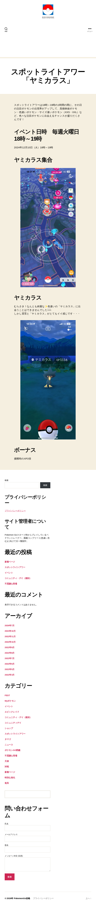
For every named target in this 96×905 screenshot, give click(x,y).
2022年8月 (10, 653)
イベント (9, 573)
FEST (7, 695)
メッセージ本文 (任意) (14, 856)
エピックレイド (12, 712)
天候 (7, 761)
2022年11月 (10, 636)
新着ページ (10, 562)
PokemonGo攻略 (22, 898)
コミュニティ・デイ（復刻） (18, 578)
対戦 (7, 766)
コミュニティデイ (13, 723)
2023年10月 (10, 631)
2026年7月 (10, 625)
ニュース (9, 745)
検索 (6, 480)
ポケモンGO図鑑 (12, 750)
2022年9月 (10, 647)
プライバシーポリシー (15, 511)
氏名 (6, 824)
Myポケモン (10, 701)
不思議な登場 (11, 584)
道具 (7, 783)
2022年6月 (10, 664)
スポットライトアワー (15, 567)
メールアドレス (11, 834)
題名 (6, 845)
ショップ (9, 728)
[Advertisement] (48, 40)
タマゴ (8, 739)
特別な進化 (10, 777)
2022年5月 (10, 669)
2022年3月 (10, 675)
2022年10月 (10, 642)
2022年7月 (10, 658)
